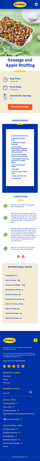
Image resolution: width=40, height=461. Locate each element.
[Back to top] (36, 340)
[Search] (31, 393)
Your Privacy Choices (12, 419)
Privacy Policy (7, 407)
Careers (5, 379)
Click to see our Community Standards (14, 361)
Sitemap (5, 446)
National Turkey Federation (11, 443)
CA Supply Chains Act (9, 410)
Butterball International (10, 432)
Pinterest (13, 366)
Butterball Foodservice (10, 439)
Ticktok (23, 366)
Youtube (18, 366)
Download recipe (20, 107)
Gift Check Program (9, 429)
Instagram (4, 366)
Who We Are (7, 376)
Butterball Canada (8, 436)
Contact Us (6, 382)
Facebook (9, 366)
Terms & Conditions (9, 403)
